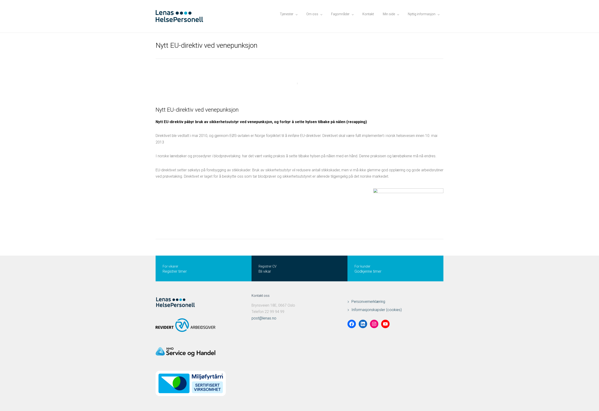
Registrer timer (175, 271)
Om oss (312, 14)
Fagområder (340, 14)
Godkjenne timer (367, 271)
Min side (389, 14)
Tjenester (286, 14)
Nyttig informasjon (421, 14)
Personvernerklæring (368, 301)
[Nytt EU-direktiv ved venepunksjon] (299, 83)
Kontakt (368, 14)
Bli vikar (265, 271)
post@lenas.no (264, 318)
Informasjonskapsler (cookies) (376, 310)
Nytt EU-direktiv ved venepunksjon (197, 109)
